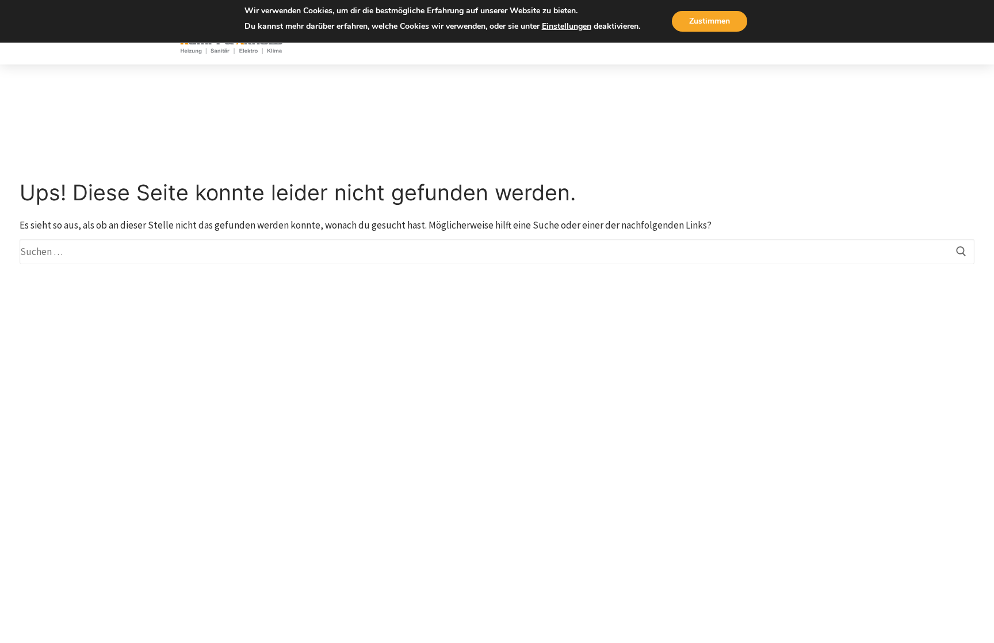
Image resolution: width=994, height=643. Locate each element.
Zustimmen (709, 21)
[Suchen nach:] (497, 251)
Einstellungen (566, 26)
